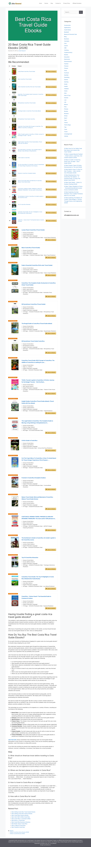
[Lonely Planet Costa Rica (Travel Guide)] (14, 71)
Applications (67, 27)
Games (66, 79)
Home (40, 3)
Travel (65, 131)
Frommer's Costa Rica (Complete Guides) (27, 173)
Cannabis (66, 41)
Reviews (11, 830)
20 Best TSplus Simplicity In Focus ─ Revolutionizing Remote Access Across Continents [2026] (73, 188)
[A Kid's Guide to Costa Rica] (14, 157)
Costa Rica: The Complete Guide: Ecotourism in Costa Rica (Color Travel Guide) (39, 284)
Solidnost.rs (48, 844)
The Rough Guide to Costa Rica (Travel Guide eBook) (29, 110)
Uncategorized (68, 134)
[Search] (81, 12)
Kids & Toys (67, 95)
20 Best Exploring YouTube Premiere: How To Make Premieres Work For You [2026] (73, 193)
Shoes (65, 115)
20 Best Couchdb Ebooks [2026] (17, 833)
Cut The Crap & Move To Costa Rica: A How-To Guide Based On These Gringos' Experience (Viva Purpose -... (39, 459)
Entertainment (68, 61)
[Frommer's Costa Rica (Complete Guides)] (14, 173)
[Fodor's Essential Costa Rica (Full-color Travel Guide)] (14, 86)
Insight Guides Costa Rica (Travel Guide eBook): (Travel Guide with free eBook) (38, 402)
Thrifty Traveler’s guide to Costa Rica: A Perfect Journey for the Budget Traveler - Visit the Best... (38, 381)
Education (66, 57)
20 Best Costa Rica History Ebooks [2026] (19, 832)
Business (66, 39)
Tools (65, 129)
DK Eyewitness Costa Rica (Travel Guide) (27, 102)
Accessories (67, 25)
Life (65, 102)
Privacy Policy (66, 3)
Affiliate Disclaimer (77, 3)
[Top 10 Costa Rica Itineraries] (14, 204)
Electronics (67, 59)
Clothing (66, 50)
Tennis (66, 122)
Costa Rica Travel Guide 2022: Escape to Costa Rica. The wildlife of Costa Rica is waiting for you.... (38, 361)
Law (65, 100)
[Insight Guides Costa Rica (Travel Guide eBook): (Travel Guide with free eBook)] (14, 143)
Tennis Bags (67, 125)
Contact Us (58, 3)
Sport (65, 118)
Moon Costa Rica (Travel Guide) (25, 79)
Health (66, 86)
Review (46, 3)
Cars (65, 43)
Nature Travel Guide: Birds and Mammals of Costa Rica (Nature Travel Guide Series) (37, 498)
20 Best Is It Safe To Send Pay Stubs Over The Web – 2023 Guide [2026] (72, 161)
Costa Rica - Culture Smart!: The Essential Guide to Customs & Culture (36, 597)
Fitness (66, 68)
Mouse (66, 104)
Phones (66, 109)
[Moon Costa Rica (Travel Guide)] (14, 79)
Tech (65, 120)
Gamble (66, 75)
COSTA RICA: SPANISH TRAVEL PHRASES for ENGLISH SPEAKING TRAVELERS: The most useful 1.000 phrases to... (39, 517)
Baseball (66, 32)
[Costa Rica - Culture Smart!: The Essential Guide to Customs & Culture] (14, 220)
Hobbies (66, 88)
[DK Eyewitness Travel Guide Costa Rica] (14, 119)
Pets (65, 106)
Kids (65, 93)
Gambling (66, 77)
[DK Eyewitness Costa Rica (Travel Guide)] (14, 103)
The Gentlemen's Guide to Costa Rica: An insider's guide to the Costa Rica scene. (39, 539)
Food (65, 70)
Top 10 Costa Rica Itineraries (24, 204)
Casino (66, 45)
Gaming (66, 82)
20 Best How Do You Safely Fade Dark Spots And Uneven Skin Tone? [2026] (73, 150)
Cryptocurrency (68, 52)
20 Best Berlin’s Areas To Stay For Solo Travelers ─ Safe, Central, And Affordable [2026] (73, 171)
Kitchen (66, 97)
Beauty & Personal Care (70, 34)
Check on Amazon (52, 71)
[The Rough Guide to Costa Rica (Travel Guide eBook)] (14, 111)
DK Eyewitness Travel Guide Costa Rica (26, 119)
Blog (52, 3)
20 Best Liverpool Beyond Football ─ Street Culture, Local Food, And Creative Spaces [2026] (73, 155)
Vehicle (66, 136)
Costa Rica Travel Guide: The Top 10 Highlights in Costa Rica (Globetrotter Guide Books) (38, 577)
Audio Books (67, 29)
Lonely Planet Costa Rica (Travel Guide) (26, 71)
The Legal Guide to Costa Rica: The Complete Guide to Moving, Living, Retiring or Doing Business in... (37, 422)
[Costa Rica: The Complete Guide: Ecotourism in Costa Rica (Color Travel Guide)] (14, 95)
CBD (65, 48)
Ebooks (66, 54)
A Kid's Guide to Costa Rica (24, 157)
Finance (66, 66)
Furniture (66, 72)
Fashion (66, 63)
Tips (65, 127)
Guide (65, 84)
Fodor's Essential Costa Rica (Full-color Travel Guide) (29, 86)
